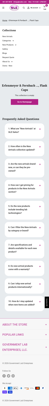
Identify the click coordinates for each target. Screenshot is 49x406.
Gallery (5, 49)
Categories (7, 41)
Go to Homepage (24, 102)
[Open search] (24, 7)
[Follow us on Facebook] (4, 376)
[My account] (28, 7)
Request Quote (8, 57)
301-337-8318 (7, 2)
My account (34, 8)
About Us (6, 61)
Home (4, 20)
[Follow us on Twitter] (8, 376)
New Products (8, 45)
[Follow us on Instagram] (13, 376)
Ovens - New (7, 66)
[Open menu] (3, 8)
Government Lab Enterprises (21, 363)
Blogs (4, 53)
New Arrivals (7, 36)
